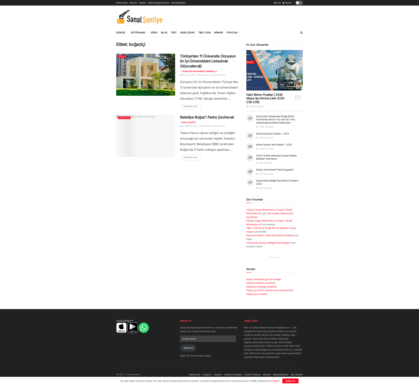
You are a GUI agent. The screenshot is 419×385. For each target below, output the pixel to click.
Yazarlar (133, 2)
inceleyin (274, 380)
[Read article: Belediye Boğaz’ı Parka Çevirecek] (145, 136)
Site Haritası (297, 374)
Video (153, 32)
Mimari (218, 32)
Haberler (124, 117)
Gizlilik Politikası (252, 374)
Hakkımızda (121, 2)
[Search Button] (301, 32)
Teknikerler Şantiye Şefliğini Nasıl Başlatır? (268, 242)
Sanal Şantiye (188, 122)
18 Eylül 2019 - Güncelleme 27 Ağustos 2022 (203, 75)
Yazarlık (217, 374)
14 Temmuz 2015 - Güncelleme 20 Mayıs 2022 (203, 126)
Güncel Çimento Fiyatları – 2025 (272, 133)
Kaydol (287, 2)
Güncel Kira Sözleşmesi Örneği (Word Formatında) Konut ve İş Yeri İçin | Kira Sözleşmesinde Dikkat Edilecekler (275, 119)
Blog (164, 32)
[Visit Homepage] (139, 17)
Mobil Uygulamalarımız (159, 2)
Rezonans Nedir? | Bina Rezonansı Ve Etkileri (270, 235)
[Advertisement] (243, 16)
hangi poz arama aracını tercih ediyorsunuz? (270, 290)
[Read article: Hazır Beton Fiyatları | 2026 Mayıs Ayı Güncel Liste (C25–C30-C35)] (274, 70)
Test (174, 32)
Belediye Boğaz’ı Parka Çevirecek (207, 117)
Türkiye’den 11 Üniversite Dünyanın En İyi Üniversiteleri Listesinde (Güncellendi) (208, 61)
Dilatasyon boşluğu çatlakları (261, 286)
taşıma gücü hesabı (256, 294)
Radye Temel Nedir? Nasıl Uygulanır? (275, 169)
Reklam (142, 2)
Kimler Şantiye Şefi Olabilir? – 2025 (274, 144)
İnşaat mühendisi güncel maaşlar (263, 279)
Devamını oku (191, 106)
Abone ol (188, 347)
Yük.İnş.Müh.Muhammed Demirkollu (199, 71)
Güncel (121, 32)
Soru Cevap (187, 32)
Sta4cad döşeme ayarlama (260, 282)
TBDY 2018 (204, 32)
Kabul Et (290, 381)
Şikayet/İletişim (179, 2)
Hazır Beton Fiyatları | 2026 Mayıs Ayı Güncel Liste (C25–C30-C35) (265, 98)
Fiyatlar (232, 32)
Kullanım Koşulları (233, 374)
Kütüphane (138, 32)
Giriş (278, 2)
